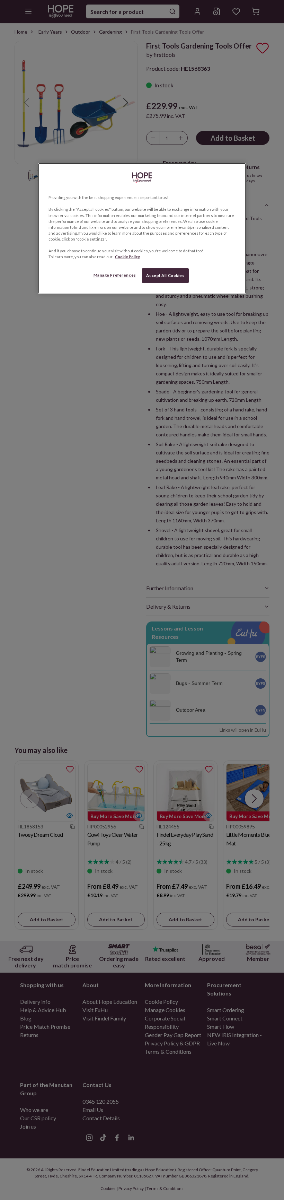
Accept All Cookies (165, 275)
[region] (142, 228)
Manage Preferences (115, 275)
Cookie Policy (127, 256)
